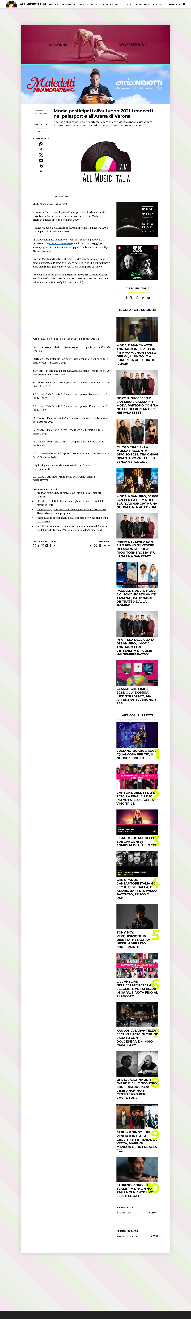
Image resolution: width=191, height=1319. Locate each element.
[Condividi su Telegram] (41, 160)
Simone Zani (41, 124)
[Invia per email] (41, 171)
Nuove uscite (88, 4)
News (52, 4)
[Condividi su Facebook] (41, 149)
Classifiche (110, 4)
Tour (127, 4)
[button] (41, 166)
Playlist (158, 4)
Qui (96, 243)
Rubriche (141, 4)
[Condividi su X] (41, 155)
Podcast (174, 4)
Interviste (69, 4)
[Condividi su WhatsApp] (41, 144)
